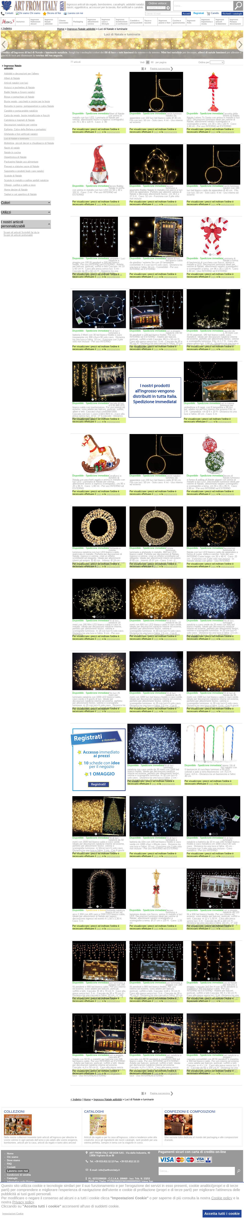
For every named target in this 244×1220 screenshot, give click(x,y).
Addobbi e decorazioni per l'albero (21, 73)
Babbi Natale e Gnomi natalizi (19, 92)
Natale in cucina (12, 152)
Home (60, 29)
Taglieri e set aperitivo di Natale (20, 194)
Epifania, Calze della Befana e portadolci (25, 129)
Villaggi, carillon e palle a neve (20, 185)
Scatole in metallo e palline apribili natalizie (26, 180)
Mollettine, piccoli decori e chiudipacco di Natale (29, 143)
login (99, 132)
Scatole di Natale (13, 175)
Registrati (198, 13)
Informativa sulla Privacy (20, 1181)
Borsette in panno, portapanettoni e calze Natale (29, 106)
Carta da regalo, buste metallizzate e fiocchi (27, 115)
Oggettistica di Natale (15, 157)
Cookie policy (221, 1198)
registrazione (113, 132)
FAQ (9, 1163)
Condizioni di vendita (19, 1175)
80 (152, 62)
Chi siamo (12, 1157)
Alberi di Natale (12, 78)
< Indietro (6, 28)
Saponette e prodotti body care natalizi (24, 171)
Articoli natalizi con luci (16, 83)
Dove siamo (13, 1160)
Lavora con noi (17, 1171)
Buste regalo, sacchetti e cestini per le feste (27, 101)
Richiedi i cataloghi (232, 13)
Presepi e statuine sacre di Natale (21, 166)
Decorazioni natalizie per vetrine (20, 124)
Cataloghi (12, 1178)
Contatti (11, 1167)
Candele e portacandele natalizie (21, 110)
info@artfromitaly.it (109, 1170)
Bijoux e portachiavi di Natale (19, 96)
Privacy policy (23, 1202)
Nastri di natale (12, 147)
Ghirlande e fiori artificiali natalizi (21, 134)
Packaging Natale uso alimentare (21, 161)
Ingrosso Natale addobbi (81, 29)
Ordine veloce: (158, 3)
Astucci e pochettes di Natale (19, 87)
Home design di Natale (16, 189)
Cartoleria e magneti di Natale (19, 120)
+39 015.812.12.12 (104, 1161)
